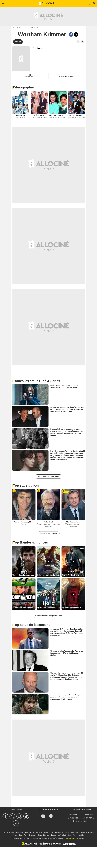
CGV (51, 832)
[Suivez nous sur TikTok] (26, 816)
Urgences (20, 115)
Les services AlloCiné (58, 835)
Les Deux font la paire (58, 115)
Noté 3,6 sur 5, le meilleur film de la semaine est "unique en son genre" (64, 386)
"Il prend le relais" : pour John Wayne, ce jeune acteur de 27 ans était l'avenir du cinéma (66, 653)
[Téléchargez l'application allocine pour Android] (52, 816)
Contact (5, 832)
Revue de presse (30, 835)
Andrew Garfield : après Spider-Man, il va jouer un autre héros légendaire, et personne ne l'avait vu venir (66, 697)
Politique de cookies (62, 832)
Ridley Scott (48, 522)
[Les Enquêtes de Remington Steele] (76, 102)
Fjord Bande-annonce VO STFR (48, 608)
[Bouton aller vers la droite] (82, 41)
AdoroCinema (88, 818)
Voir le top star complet (48, 533)
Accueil (15, 28)
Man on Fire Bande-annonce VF (73, 575)
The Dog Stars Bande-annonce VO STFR (24, 575)
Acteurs (26, 28)
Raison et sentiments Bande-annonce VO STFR (48, 575)
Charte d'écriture (43, 835)
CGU (46, 832)
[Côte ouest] (39, 102)
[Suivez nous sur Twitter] (12, 816)
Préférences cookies (78, 832)
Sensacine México (81, 821)
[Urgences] (20, 102)
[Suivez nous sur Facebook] (6, 816)
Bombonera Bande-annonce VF (24, 608)
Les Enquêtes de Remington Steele (76, 115)
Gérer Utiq (71, 835)
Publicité (39, 832)
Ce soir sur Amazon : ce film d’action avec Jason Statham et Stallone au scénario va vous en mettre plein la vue (67, 409)
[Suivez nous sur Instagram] (19, 816)
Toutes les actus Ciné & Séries (48, 476)
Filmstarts (73, 815)
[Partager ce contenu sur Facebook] (71, 34)
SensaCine (88, 815)
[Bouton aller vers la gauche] (78, 41)
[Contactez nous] (16, 823)
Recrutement (29, 832)
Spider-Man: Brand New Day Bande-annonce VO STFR (73, 608)
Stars (21, 28)
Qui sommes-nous (17, 832)
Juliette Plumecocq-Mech (23, 522)
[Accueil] (46, 3)
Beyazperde (73, 818)
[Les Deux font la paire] (58, 102)
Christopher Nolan (73, 522)
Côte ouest (39, 115)
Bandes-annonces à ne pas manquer (48, 616)
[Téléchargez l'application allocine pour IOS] (44, 816)
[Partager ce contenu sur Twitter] (76, 34)
